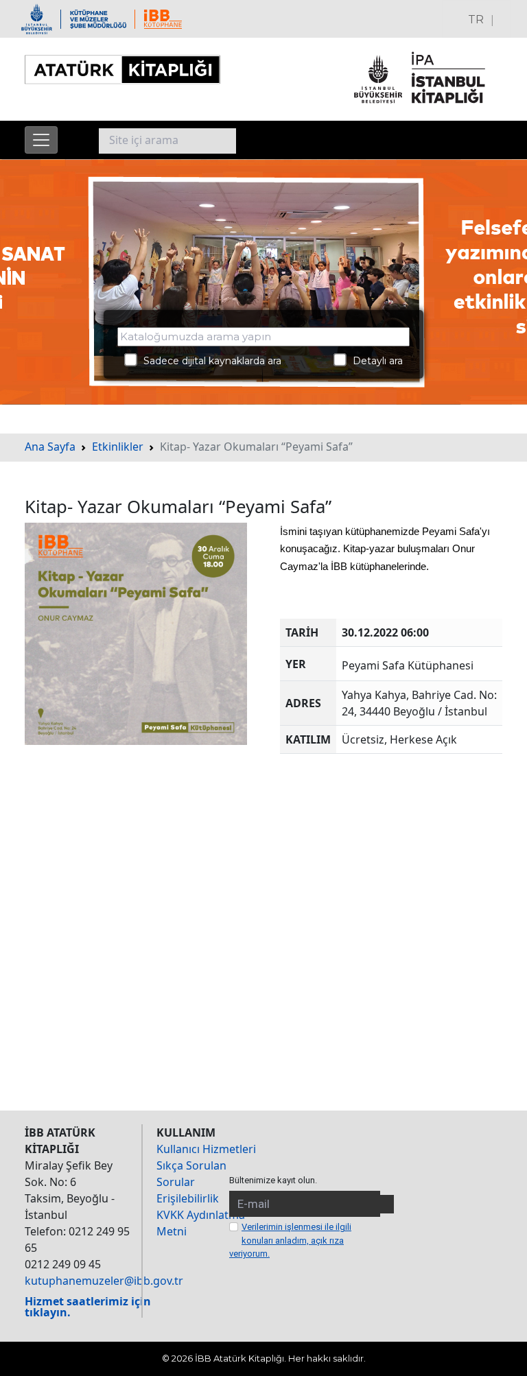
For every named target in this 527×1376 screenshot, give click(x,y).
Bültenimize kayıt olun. (273, 1180)
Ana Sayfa (50, 446)
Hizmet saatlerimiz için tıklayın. (88, 1307)
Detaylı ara (373, 361)
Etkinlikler (117, 446)
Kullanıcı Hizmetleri (206, 1148)
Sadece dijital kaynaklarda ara (208, 361)
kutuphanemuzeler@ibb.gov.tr (104, 1280)
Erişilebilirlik (187, 1198)
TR (476, 19)
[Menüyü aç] (41, 140)
